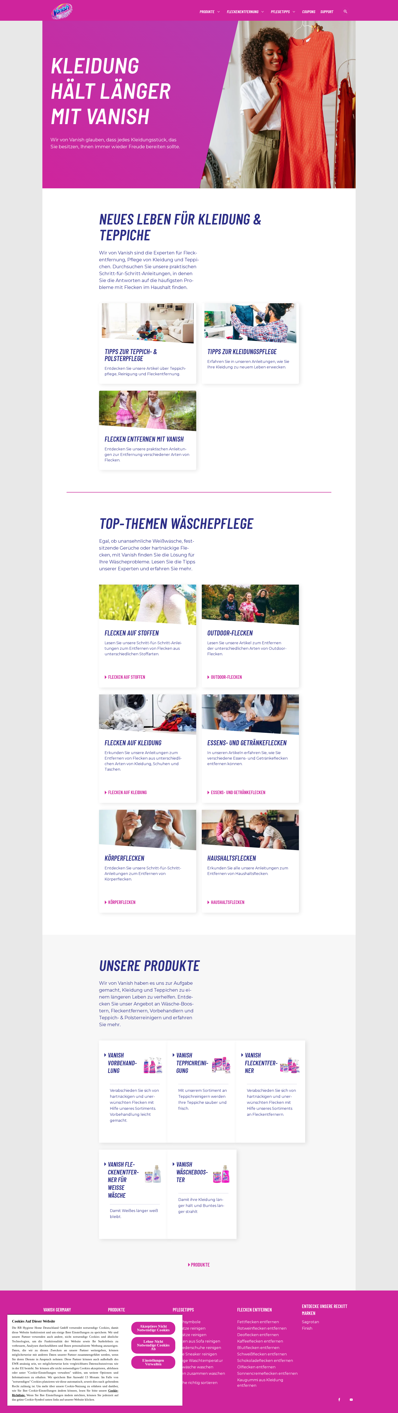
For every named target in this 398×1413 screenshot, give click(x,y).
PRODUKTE (200, 1264)
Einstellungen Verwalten (153, 1362)
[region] (94, 1360)
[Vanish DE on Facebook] (339, 1399)
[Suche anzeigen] (345, 11)
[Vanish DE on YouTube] (351, 1399)
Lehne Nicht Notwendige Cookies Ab (153, 1345)
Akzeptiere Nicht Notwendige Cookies (153, 1328)
